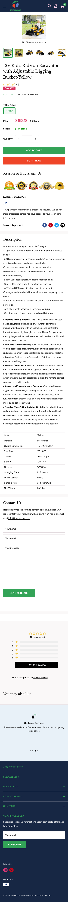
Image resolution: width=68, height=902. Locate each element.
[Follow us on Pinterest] (11, 870)
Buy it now (34, 160)
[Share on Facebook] (44, 225)
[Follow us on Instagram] (5, 870)
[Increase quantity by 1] (35, 138)
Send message (19, 592)
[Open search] (49, 6)
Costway (8, 94)
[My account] (55, 6)
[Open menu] (4, 6)
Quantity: (8, 138)
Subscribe (14, 844)
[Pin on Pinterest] (50, 225)
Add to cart (34, 150)
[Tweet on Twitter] (56, 225)
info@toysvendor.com (19, 518)
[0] (62, 6)
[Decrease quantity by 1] (18, 138)
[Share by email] (62, 225)
